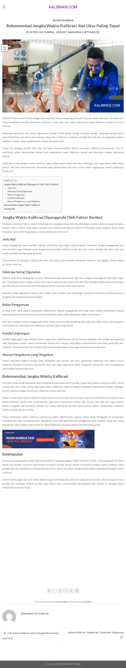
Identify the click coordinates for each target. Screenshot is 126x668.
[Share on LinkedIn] (76, 590)
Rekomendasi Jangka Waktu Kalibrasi (22, 205)
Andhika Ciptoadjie (84, 32)
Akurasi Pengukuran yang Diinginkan (24, 201)
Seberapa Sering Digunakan (20, 191)
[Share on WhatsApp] (49, 590)
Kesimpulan (9, 209)
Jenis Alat (12, 188)
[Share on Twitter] (60, 590)
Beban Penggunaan (16, 194)
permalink (86, 602)
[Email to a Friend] (65, 590)
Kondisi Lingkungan (16, 198)
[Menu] (4, 7)
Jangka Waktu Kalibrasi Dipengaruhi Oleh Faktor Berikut (31, 184)
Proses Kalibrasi (63, 20)
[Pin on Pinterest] (71, 590)
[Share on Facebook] (54, 590)
